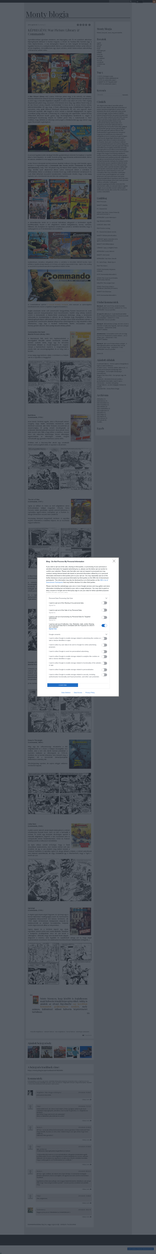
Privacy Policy (90, 692)
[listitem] (78, 598)
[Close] (115, 562)
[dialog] (78, 627)
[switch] (104, 602)
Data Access (78, 692)
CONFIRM (63, 685)
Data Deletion (66, 692)
